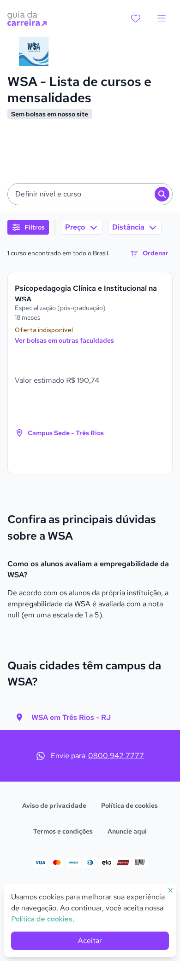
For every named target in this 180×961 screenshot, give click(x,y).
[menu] (161, 18)
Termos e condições (63, 831)
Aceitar (90, 940)
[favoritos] (136, 18)
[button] (90, 194)
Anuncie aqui (127, 831)
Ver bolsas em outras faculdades (64, 340)
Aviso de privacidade (54, 805)
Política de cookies (129, 805)
